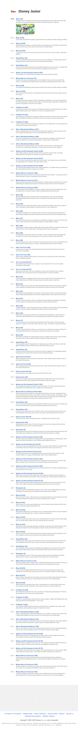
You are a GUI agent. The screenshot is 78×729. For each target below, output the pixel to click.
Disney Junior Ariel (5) (23, 371)
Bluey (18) (19, 327)
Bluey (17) (19, 320)
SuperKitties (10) (21, 342)
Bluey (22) (19, 19)
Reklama (62, 713)
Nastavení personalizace (33, 716)
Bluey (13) (19, 291)
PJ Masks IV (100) (22, 107)
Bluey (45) (19, 204)
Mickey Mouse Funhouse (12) (26, 78)
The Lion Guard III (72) (23, 269)
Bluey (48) (19, 225)
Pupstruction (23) (22, 377)
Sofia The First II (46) (23, 255)
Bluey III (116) (20, 568)
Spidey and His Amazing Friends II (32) (29, 384)
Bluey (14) (19, 298)
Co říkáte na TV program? (13, 713)
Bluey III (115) (20, 531)
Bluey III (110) (20, 495)
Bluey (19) (19, 335)
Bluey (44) (19, 195)
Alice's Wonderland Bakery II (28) (27, 136)
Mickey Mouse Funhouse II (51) (27, 672)
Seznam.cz (69, 713)
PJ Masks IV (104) (22, 597)
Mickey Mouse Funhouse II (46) (27, 173)
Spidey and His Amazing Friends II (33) (29, 437)
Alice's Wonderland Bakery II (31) (27, 619)
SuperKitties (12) (21, 65)
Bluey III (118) (20, 582)
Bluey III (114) (20, 524)
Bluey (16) (19, 313)
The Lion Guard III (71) (23, 262)
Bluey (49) (19, 233)
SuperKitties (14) (21, 546)
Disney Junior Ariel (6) (23, 416)
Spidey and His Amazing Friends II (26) (29, 459)
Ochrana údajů (52, 713)
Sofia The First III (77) (23, 357)
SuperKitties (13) (21, 409)
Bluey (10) (19, 98)
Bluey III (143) (20, 91)
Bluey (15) (19, 306)
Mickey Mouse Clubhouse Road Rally (29, 391)
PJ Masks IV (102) (22, 122)
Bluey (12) (19, 284)
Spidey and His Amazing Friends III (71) (29, 648)
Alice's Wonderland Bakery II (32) (27, 626)
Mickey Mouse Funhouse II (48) (27, 187)
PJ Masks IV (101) (22, 114)
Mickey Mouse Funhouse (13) (26, 561)
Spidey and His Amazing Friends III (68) (29, 165)
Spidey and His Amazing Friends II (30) (29, 72)
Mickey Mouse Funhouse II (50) (27, 664)
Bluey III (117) (20, 575)
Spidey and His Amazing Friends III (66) (29, 151)
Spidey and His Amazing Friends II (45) (29, 466)
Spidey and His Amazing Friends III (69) (29, 633)
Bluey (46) (19, 211)
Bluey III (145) (20, 51)
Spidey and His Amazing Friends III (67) (29, 158)
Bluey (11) (19, 276)
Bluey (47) (19, 218)
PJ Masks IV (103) (22, 590)
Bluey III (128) (20, 43)
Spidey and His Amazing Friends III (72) (29, 480)
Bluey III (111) (20, 502)
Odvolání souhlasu (49, 716)
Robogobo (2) (20, 553)
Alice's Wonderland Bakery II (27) (27, 129)
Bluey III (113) (20, 517)
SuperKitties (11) (21, 58)
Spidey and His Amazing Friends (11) (28, 451)
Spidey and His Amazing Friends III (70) (29, 641)
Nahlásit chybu (28, 713)
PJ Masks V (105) (22, 604)
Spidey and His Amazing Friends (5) (28, 444)
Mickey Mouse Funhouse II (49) (27, 655)
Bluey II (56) (20, 38)
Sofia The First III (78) (23, 364)
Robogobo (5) (20, 429)
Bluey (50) (19, 240)
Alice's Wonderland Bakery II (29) (27, 144)
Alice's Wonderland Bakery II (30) (27, 612)
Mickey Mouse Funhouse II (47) (27, 180)
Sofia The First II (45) (23, 247)
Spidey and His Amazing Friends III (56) (29, 473)
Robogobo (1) (20, 488)
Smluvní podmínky (40, 713)
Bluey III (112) (20, 510)
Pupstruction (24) (22, 422)
